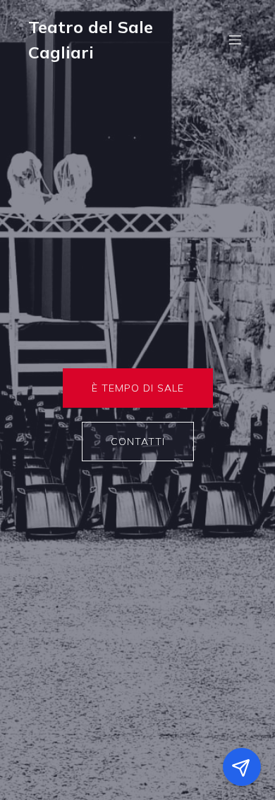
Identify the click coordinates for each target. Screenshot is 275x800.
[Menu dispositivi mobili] (235, 39)
